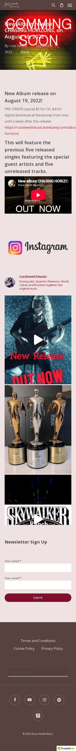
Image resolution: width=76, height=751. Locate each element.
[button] (70, 5)
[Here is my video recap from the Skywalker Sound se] (38, 519)
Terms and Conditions (38, 640)
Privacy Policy (52, 648)
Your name (13, 561)
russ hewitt (18, 45)
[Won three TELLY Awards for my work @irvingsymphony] (38, 429)
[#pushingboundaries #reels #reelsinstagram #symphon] (38, 339)
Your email (13, 578)
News (25, 52)
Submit (38, 598)
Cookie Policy (24, 648)
